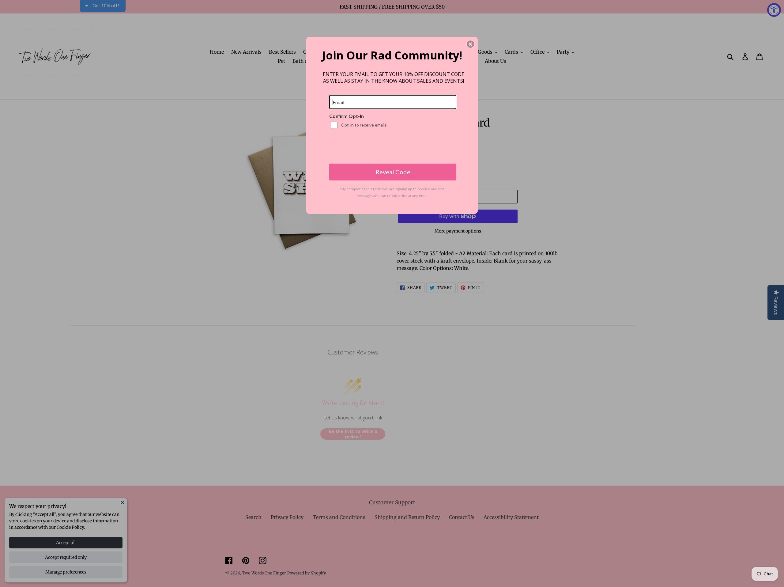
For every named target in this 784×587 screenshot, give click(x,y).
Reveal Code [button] (392, 172)
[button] (470, 44)
